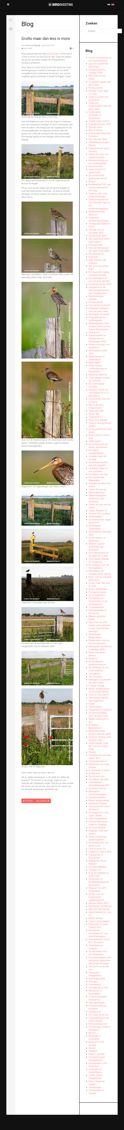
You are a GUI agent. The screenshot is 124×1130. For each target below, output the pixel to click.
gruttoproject (53, 53)
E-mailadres (10, 28)
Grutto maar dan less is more (45, 38)
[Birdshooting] (60, 4)
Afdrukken (10, 19)
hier (53, 772)
